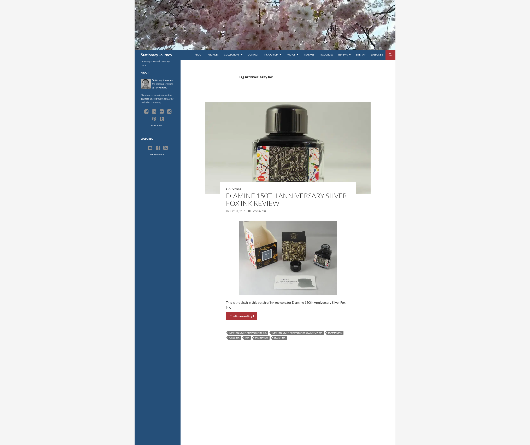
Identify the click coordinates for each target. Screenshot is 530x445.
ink (247, 337)
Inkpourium (271, 54)
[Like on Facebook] (157, 148)
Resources (326, 54)
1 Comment (258, 211)
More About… (157, 125)
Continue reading (241, 316)
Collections (232, 54)
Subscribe (377, 54)
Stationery (233, 188)
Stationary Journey (156, 54)
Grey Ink (234, 337)
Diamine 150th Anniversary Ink (248, 332)
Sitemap (360, 54)
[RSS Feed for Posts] (165, 148)
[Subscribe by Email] (150, 148)
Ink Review (261, 337)
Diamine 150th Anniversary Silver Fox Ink (297, 332)
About (198, 54)
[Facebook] (146, 112)
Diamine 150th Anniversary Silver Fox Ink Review (286, 199)
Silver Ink (279, 337)
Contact (253, 54)
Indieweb (309, 54)
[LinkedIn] (154, 112)
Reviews (343, 54)
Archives (213, 54)
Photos (291, 54)
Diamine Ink (335, 332)
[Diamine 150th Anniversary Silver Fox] (288, 258)
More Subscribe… (158, 154)
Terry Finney (160, 87)
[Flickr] (161, 112)
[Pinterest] (154, 119)
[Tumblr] (161, 119)
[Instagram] (169, 112)
